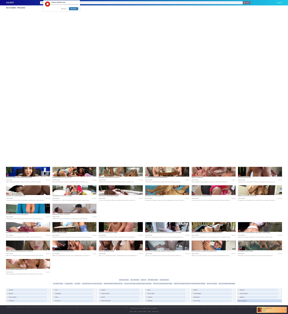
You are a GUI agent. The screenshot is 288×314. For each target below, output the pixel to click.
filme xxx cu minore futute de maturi (162, 283)
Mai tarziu (64, 8)
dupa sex (143, 279)
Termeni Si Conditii (142, 311)
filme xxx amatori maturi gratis (227, 283)
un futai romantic (164, 279)
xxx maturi (77, 283)
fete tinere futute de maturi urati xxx (113, 283)
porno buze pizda (124, 279)
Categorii (279, 2)
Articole (131, 311)
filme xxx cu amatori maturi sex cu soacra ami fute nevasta (189, 283)
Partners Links (155, 311)
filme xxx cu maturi (212, 283)
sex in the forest (135, 279)
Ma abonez (73, 8)
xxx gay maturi (69, 283)
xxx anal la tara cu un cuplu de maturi (92, 283)
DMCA (135, 311)
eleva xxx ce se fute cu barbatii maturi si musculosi (138, 283)
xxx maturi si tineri (58, 283)
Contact (149, 311)
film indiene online (153, 279)
